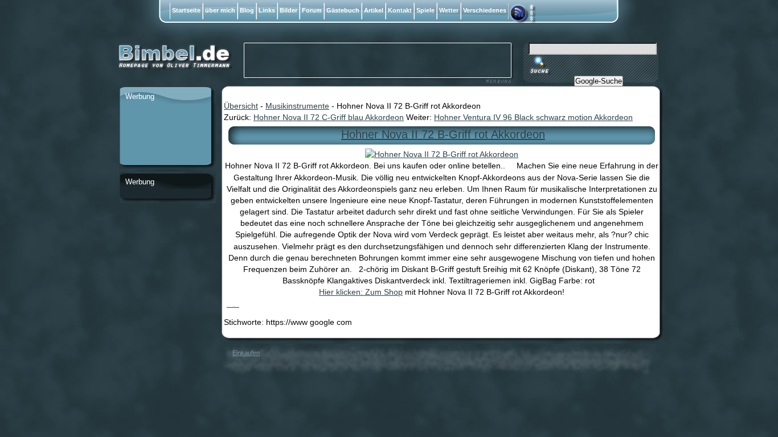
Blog (247, 10)
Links (267, 10)
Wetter (448, 10)
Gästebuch (343, 10)
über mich (220, 10)
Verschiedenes (484, 10)
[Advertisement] (165, 134)
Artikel (373, 10)
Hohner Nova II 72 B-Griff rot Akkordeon (443, 134)
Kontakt (399, 10)
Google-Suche (598, 81)
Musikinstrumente (297, 105)
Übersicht (241, 105)
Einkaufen (246, 352)
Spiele (425, 10)
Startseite (186, 10)
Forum (312, 10)
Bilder (288, 10)
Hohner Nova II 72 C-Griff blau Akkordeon (328, 117)
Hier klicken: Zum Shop (361, 291)
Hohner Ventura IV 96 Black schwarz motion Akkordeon (533, 117)
